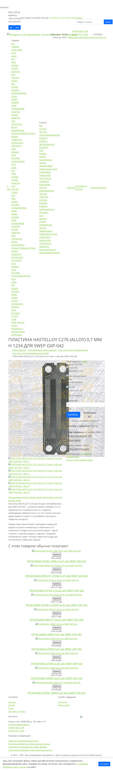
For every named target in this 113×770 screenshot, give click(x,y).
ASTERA (14, 65)
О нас (9, 188)
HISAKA (14, 87)
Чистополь (45, 178)
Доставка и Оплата (81, 188)
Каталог (12, 702)
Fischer (15, 77)
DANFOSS (15, 71)
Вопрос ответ (14, 500)
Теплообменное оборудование (42, 350)
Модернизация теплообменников (49, 251)
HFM (13, 198)
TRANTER (15, 112)
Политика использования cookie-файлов (27, 747)
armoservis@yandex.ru (80, 37)
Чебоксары (45, 175)
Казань (43, 153)
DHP (13, 74)
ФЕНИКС (15, 152)
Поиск (108, 22)
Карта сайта (64, 705)
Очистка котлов (43, 198)
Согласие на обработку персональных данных (30, 750)
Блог (93, 187)
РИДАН (14, 136)
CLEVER (14, 68)
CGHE (13, 319)
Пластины (16, 50)
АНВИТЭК (15, 118)
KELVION (15, 90)
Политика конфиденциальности (23, 741)
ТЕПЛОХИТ (16, 146)
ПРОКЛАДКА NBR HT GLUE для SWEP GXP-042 (56, 619)
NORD (14, 96)
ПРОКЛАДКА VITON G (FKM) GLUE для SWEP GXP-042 (56, 605)
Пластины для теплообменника (73, 350)
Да (11, 27)
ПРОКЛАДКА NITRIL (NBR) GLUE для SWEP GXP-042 (56, 561)
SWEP (13, 105)
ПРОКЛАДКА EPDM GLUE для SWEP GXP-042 (56, 663)
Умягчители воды (18, 324)
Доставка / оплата (16, 711)
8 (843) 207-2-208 (80, 34)
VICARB (14, 115)
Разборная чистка (44, 186)
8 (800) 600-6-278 (80, 31)
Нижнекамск (46, 166)
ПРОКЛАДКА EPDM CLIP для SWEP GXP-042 (56, 649)
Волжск (43, 138)
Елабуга (43, 141)
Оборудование (19, 350)
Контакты (101, 187)
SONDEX (15, 102)
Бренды (71, 187)
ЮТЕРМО (15, 158)
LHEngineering (19, 93)
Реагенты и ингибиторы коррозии (18, 331)
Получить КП (99, 37)
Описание (13, 497)
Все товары (15, 45)
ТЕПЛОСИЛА (17, 143)
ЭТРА (13, 155)
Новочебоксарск (48, 169)
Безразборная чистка (46, 192)
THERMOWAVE (18, 108)
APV (13, 59)
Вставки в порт (15, 315)
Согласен (104, 764)
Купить (56, 554)
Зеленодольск (47, 144)
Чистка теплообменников (49, 133)
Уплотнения (18, 161)
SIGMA (14, 99)
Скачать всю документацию (79, 460)
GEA (13, 84)
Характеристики (25, 497)
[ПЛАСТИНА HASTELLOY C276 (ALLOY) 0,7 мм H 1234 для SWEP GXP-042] (56, 408)
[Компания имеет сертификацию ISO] (81, 716)
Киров (42, 156)
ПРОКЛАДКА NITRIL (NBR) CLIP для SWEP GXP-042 (56, 693)
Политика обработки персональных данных (29, 744)
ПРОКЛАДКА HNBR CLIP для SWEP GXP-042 (56, 634)
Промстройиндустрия (23, 133)
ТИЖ (13, 149)
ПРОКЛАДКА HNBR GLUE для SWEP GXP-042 (56, 678)
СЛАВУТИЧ (16, 139)
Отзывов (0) (39, 497)
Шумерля (44, 181)
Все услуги (43, 127)
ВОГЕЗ (14, 127)
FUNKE (14, 81)
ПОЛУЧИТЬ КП (90, 414)
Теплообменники (20, 276)
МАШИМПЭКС (18, 130)
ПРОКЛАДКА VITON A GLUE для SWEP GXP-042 (56, 590)
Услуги (11, 705)
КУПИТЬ (73, 414)
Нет (17, 27)
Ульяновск (45, 172)
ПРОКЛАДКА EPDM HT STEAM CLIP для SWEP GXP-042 (56, 576)
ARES (13, 62)
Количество (71, 400)
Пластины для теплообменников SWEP (30, 353)
